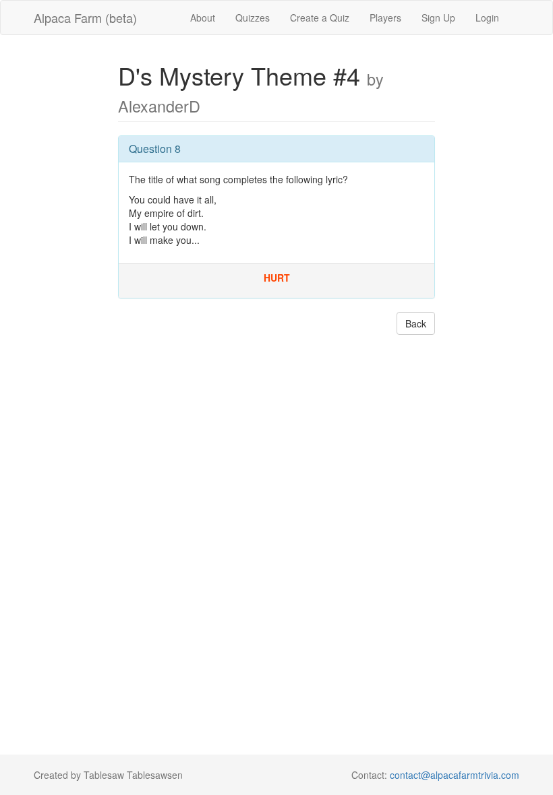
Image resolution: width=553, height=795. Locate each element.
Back (415, 323)
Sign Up (438, 17)
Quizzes (252, 17)
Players (385, 17)
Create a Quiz (319, 17)
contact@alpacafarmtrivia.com (454, 775)
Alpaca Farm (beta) (85, 17)
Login (487, 17)
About (202, 17)
